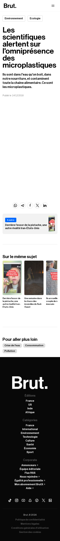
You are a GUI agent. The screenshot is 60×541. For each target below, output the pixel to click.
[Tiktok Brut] (10, 500)
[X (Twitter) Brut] (43, 500)
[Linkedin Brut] (50, 500)
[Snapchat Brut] (30, 500)
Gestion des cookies (30, 532)
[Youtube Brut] (23, 500)
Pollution (9, 351)
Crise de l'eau (12, 345)
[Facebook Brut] (37, 500)
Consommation (34, 345)
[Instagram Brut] (16, 500)
